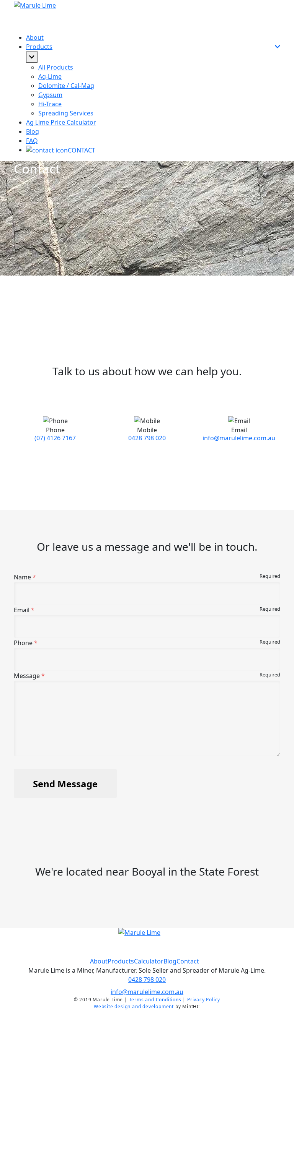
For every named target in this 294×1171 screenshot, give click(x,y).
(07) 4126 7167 (55, 438)
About (35, 37)
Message (27, 675)
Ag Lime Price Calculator (61, 122)
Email (21, 610)
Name (22, 577)
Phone (23, 643)
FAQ (32, 140)
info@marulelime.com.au (239, 438)
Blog (32, 131)
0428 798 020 (147, 438)
